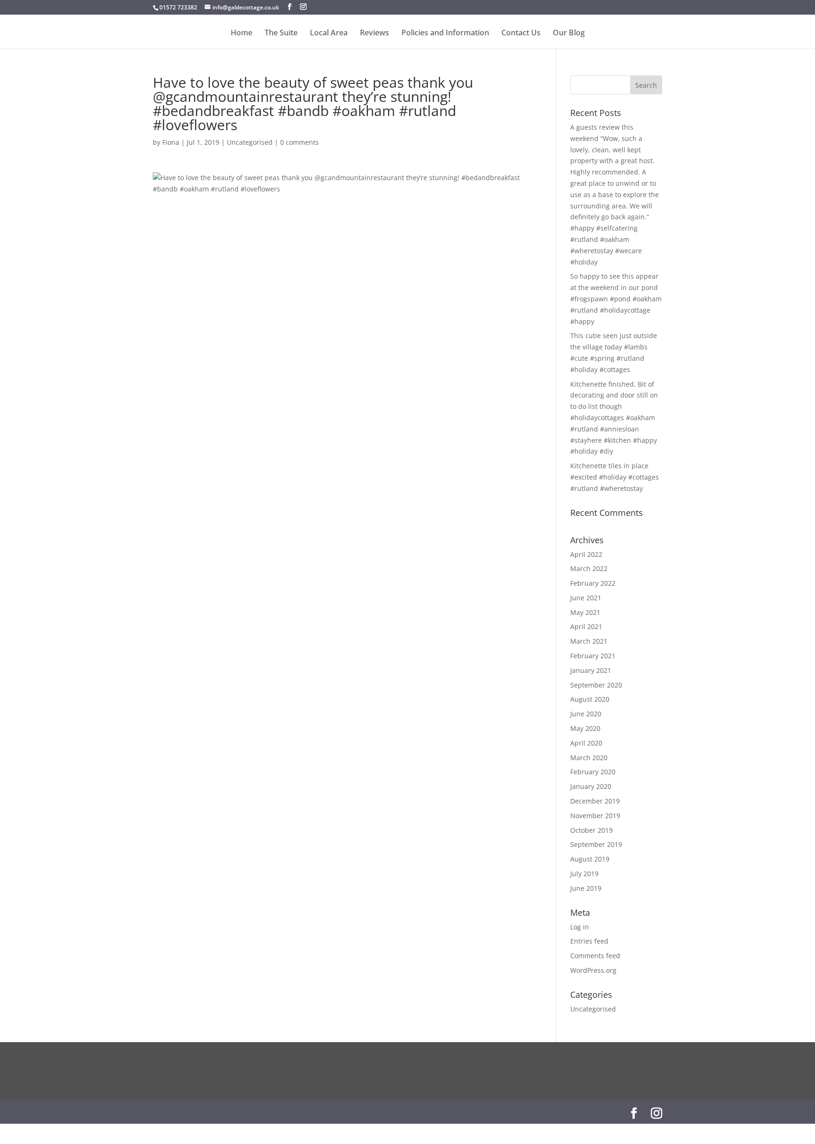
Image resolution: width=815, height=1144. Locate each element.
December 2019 (595, 800)
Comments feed (595, 955)
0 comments (299, 142)
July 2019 (584, 873)
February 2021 (592, 655)
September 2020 (596, 684)
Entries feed (589, 941)
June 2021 (585, 597)
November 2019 (595, 815)
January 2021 (590, 670)
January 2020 (590, 786)
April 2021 (586, 626)
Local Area (329, 33)
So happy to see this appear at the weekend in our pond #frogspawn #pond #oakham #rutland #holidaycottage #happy (616, 298)
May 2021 (585, 612)
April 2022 (586, 554)
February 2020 (592, 771)
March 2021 (588, 641)
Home (241, 33)
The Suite (281, 33)
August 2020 (589, 699)
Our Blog (569, 33)
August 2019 (589, 858)
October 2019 (591, 830)
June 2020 (585, 713)
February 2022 (592, 583)
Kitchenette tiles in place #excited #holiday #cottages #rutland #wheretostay (614, 477)
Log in (579, 926)
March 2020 (588, 757)
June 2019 (585, 888)
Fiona (170, 142)
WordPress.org (593, 970)
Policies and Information (445, 33)
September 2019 (596, 844)
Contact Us (521, 33)
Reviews (374, 33)
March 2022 (588, 568)
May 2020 (585, 728)
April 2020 (586, 742)
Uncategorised (250, 142)
